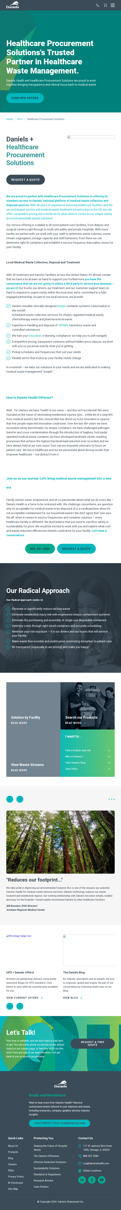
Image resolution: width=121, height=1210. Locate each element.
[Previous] (9, 799)
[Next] (19, 799)
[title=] (12, 5)
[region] (60, 61)
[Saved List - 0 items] (105, 5)
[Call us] (98, 5)
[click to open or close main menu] (113, 5)
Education (35, 335)
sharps (61, 306)
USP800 (63, 325)
